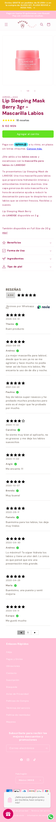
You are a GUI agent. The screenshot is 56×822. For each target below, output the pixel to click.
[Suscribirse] (46, 748)
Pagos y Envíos (14, 659)
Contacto (11, 673)
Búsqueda (11, 687)
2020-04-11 (12, 610)
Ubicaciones (13, 666)
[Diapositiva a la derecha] (34, 91)
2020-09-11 (12, 512)
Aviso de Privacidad (17, 694)
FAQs (9, 652)
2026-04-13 (13, 319)
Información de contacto (38, 815)
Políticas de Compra (17, 700)
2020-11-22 (12, 424)
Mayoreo (11, 721)
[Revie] (43, 307)
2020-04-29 (13, 580)
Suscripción (12, 680)
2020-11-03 (12, 458)
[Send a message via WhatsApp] (50, 816)
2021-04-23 (12, 387)
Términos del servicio (18, 708)
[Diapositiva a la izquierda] (21, 91)
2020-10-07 (13, 485)
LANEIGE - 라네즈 (10, 97)
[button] (6, 24)
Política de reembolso (18, 714)
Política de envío (16, 815)
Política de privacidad (18, 811)
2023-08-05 (13, 345)
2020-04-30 (13, 542)
